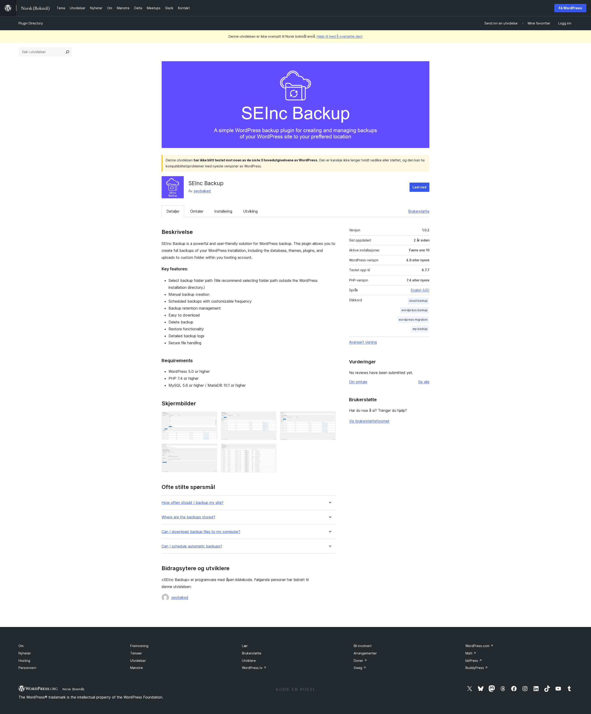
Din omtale (358, 382)
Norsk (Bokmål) (73, 689)
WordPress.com (479, 646)
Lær (245, 646)
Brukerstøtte (418, 211)
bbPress (473, 661)
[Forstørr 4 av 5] (211, 450)
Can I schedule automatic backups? (192, 546)
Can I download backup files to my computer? (201, 532)
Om (21, 646)
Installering (223, 211)
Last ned (419, 187)
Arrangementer (365, 653)
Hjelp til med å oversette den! (339, 36)
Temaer (136, 653)
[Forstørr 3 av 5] (329, 418)
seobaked (202, 191)
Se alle (423, 382)
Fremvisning (139, 646)
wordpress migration (413, 319)
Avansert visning (363, 342)
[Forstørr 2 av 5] (270, 418)
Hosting (24, 661)
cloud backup (418, 300)
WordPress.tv (254, 668)
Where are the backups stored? (188, 517)
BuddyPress (476, 668)
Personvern (27, 668)
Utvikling (250, 211)
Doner (360, 661)
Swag (360, 668)
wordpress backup (414, 310)
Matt (470, 653)
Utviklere (249, 661)
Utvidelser (138, 661)
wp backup (420, 329)
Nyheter (24, 653)
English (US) (420, 290)
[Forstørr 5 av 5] (270, 450)
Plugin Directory (30, 23)
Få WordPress (570, 8)
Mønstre (136, 668)
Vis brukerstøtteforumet (369, 421)
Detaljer (172, 211)
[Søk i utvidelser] (67, 52)
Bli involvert (362, 646)
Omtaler (196, 211)
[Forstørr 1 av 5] (211, 418)
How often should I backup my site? (192, 502)
